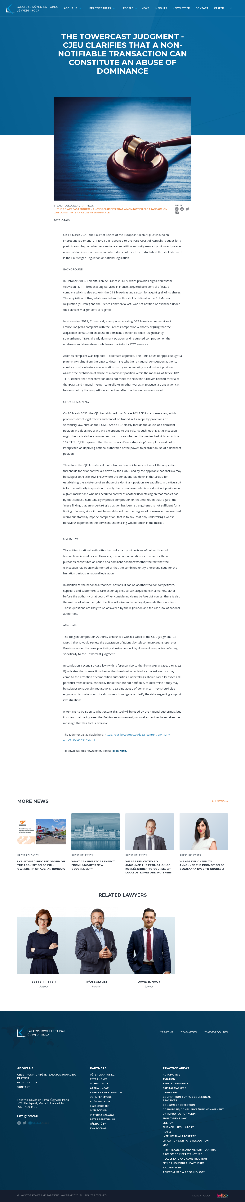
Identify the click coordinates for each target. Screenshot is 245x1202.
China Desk (170, 1092)
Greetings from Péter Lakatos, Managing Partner (46, 1076)
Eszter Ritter (99, 1106)
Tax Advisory (172, 1167)
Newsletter (181, 8)
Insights (161, 8)
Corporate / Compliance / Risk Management (193, 1109)
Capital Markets (174, 1088)
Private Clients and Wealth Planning (189, 1149)
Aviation (169, 1079)
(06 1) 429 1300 (27, 1107)
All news (218, 801)
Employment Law (175, 1118)
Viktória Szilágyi (102, 1115)
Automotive (171, 1074)
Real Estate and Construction (185, 1158)
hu (232, 8)
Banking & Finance (175, 1083)
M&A (165, 1145)
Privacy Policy (200, 1195)
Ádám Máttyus (100, 1101)
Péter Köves (98, 1079)
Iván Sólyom (98, 1110)
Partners (98, 1068)
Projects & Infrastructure (182, 1154)
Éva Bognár (98, 1128)
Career (219, 8)
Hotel (167, 1131)
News (145, 8)
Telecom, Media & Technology (184, 1172)
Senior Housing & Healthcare (183, 1163)
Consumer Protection (179, 1105)
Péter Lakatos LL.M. (103, 1074)
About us (70, 8)
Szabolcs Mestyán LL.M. (106, 1092)
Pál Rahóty (98, 1123)
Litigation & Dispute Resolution (186, 1140)
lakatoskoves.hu (68, 205)
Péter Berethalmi (102, 1119)
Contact (202, 8)
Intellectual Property (179, 1136)
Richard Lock (99, 1083)
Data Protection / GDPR (180, 1113)
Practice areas (100, 8)
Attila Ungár (99, 1088)
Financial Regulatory (178, 1127)
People (128, 8)
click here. (119, 751)
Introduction (27, 1082)
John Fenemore (101, 1096)
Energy (168, 1122)
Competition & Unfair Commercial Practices (187, 1098)
